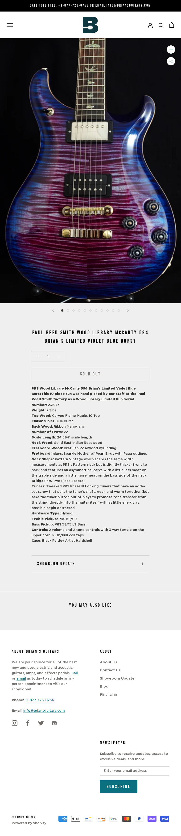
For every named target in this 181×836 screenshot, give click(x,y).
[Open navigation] (10, 25)
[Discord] (54, 723)
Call (74, 673)
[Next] (128, 311)
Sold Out (90, 374)
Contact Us (110, 670)
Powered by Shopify (29, 823)
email (21, 678)
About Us (108, 662)
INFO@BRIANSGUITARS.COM (129, 5)
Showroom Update (56, 563)
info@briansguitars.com (44, 710)
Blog (104, 686)
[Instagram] (14, 723)
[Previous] (53, 311)
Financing (108, 694)
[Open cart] (171, 25)
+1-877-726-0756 (73, 5)
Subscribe (119, 786)
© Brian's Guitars (23, 817)
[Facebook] (28, 723)
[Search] (161, 25)
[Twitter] (41, 723)
